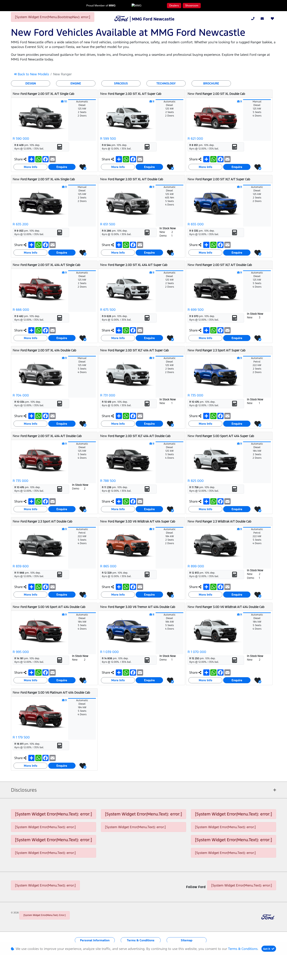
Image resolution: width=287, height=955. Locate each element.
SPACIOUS (121, 83)
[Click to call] (253, 18)
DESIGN (30, 83)
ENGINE (75, 83)
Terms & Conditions (140, 940)
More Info (30, 167)
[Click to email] (262, 18)
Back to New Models (33, 74)
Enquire (61, 167)
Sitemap (186, 940)
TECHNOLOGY (166, 83)
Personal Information (95, 940)
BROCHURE (211, 83)
